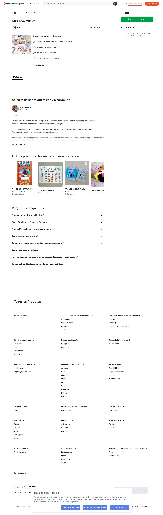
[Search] (115, 4)
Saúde (63, 463)
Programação (114, 455)
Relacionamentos (21, 448)
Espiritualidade (67, 323)
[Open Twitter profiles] (20, 492)
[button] (55, 215)
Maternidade (114, 343)
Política (64, 393)
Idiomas (64, 382)
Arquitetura (18, 368)
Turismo (17, 410)
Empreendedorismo (116, 371)
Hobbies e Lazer (20, 407)
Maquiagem (18, 435)
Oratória (112, 330)
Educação (65, 375)
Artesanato (65, 424)
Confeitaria (18, 343)
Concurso (64, 368)
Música (64, 431)
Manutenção (66, 410)
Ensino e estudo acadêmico (72, 364)
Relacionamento (20, 452)
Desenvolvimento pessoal (119, 326)
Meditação (65, 326)
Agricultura (113, 424)
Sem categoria (20, 473)
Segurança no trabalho (22, 371)
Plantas (112, 427)
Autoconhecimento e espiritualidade (77, 315)
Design (64, 343)
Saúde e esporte (68, 448)
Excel (111, 452)
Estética (17, 427)
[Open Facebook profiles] (15, 492)
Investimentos (114, 379)
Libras (63, 386)
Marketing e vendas (117, 407)
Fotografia (65, 347)
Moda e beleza (20, 420)
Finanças (112, 375)
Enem (63, 379)
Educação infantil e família (120, 340)
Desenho (64, 427)
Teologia (64, 330)
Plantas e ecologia (117, 420)
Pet (15, 319)
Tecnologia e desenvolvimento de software (128, 448)
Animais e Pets (20, 315)
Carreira (112, 319)
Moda (16, 438)
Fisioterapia (65, 459)
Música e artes (67, 420)
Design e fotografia (69, 340)
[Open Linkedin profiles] (25, 492)
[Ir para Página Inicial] (14, 3)
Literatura (65, 389)
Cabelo (16, 424)
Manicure (17, 431)
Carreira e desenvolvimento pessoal (124, 315)
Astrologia (65, 319)
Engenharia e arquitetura (24, 364)
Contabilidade (114, 368)
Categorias (33, 3)
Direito (64, 371)
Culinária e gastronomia (24, 340)
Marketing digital (115, 410)
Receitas (17, 354)
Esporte (64, 455)
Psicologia (65, 396)
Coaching (112, 323)
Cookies (144, 506)
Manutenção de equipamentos (74, 407)
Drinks (16, 347)
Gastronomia (19, 351)
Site (110, 459)
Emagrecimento (67, 452)
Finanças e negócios (117, 364)
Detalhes (17, 77)
